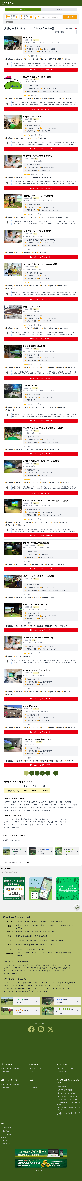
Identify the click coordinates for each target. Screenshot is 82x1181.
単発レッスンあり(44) (26, 825)
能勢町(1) (47, 810)
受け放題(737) (44, 968)
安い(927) (53, 965)
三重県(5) (44, 936)
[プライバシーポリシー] (13, 1137)
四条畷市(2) (64, 805)
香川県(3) (27, 949)
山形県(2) (51, 922)
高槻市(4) (56, 807)
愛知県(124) (20, 936)
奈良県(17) (54, 940)
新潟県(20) (19, 932)
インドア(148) (15, 819)
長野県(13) (50, 932)
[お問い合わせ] (13, 1128)
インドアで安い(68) (56, 825)
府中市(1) (63, 807)
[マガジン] (41, 1084)
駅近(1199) (66, 968)
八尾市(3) (27, 802)
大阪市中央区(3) (17, 802)
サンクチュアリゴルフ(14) (40, 988)
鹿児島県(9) (67, 953)
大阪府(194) (20, 940)
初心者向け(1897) (28, 965)
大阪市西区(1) (52, 802)
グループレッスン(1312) (30, 968)
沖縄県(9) (19, 955)
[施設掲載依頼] (69, 1087)
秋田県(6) (44, 922)
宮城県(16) (35, 922)
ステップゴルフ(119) (10, 985)
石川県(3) (35, 932)
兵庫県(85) (28, 940)
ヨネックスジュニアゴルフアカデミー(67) (17, 991)
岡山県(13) (34, 945)
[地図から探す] (13, 1071)
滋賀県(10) (45, 940)
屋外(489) (7, 965)
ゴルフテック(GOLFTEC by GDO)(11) (63, 983)
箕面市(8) (14, 807)
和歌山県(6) (62, 940)
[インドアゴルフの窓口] (69, 1090)
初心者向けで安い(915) (43, 971)
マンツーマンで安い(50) (11, 827)
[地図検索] (41, 889)
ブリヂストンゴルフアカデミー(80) (15, 983)
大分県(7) (51, 953)
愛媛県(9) (34, 949)
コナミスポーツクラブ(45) (40, 991)
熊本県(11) (43, 953)
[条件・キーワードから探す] (13, 1068)
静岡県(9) (37, 936)
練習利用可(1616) (55, 968)
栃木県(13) (28, 925)
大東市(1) (14, 805)
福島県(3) (59, 922)
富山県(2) (28, 932)
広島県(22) (43, 945)
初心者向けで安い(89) (41, 825)
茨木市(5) (22, 805)
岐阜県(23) (28, 936)
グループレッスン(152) (29, 822)
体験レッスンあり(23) (10, 825)
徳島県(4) (19, 949)
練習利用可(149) (53, 822)
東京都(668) (62, 925)
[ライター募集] (67, 889)
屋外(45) (6, 819)
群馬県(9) (36, 925)
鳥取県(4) (19, 945)
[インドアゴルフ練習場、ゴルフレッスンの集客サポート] (41, 1163)
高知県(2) (42, 949)
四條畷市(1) (68, 802)
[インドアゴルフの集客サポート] (69, 1096)
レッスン (21, 862)
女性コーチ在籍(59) (39, 819)
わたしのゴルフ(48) (41, 985)
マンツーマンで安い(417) (12, 973)
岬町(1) (60, 802)
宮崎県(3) (59, 953)
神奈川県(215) (71, 925)
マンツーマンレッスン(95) (12, 822)
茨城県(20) (19, 925)
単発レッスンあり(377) (27, 971)
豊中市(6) (56, 805)
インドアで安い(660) (58, 971)
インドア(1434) (16, 965)
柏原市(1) (22, 810)
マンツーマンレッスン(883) (12, 968)
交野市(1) (7, 807)
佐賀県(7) (28, 953)
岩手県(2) (28, 922)
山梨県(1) (19, 928)
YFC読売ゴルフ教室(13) (25, 985)
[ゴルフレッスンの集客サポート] (69, 1099)
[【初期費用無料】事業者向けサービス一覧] (69, 1104)
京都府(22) (37, 940)
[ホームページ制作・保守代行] (69, 1093)
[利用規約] (13, 1141)
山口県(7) (51, 945)
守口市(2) (7, 805)
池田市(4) (34, 802)
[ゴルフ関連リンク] (13, 1134)
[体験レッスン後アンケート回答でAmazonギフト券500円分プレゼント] (14, 889)
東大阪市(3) (48, 805)
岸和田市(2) (22, 807)
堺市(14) (39, 807)
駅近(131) (63, 822)
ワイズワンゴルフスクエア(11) (59, 988)
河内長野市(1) (38, 805)
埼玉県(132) (44, 925)
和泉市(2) (14, 810)
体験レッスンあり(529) (11, 971)
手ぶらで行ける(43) (60, 819)
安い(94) (50, 819)
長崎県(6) (35, 953)
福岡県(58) (19, 953)
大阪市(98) (7, 802)
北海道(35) (19, 922)
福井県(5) (43, 932)
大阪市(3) (71, 807)
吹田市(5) (29, 805)
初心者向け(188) (26, 819)
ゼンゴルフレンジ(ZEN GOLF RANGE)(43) (17, 988)
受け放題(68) (42, 822)
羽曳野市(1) (31, 807)
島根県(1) (27, 945)
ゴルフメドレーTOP (10, 862)
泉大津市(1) (39, 810)
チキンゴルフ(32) (54, 985)
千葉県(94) (53, 925)
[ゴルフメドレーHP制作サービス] (41, 1153)
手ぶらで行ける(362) (64, 965)
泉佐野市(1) (42, 802)
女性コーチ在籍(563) (42, 965)
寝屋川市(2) (47, 807)
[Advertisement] (41, 1047)
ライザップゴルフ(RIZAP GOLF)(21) (38, 983)
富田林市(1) (30, 810)
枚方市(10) (73, 805)
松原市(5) (7, 810)
